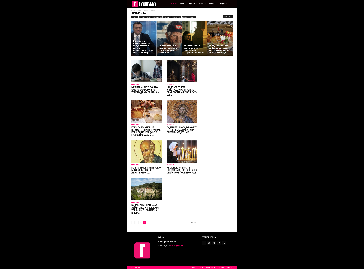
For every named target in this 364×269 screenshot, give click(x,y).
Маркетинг (201, 267)
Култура (191, 17)
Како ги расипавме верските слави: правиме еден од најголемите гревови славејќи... (146, 131)
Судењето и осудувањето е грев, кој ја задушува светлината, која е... (182, 130)
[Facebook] (204, 243)
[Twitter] (214, 243)
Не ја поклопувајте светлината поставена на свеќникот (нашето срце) (182, 170)
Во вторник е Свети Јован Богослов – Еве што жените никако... (146, 170)
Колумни (184, 17)
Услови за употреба (211, 267)
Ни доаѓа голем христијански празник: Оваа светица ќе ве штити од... (182, 91)
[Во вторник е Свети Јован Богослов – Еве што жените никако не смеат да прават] (146, 151)
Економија (142, 17)
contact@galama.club (176, 246)
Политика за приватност (226, 267)
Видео (222, 4)
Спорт (182, 4)
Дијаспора (134, 17)
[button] (230, 4)
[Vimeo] (219, 243)
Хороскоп (212, 4)
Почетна (133, 10)
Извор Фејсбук (176, 17)
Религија (145, 10)
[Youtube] (224, 243)
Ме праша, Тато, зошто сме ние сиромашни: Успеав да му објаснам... (146, 90)
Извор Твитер (167, 17)
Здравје (192, 4)
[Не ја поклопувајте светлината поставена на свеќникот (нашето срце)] (182, 151)
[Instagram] (209, 243)
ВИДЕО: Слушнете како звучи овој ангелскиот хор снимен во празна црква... (145, 209)
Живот (201, 4)
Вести (173, 4)
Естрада (149, 17)
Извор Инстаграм (157, 17)
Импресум (193, 267)
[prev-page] (133, 222)
